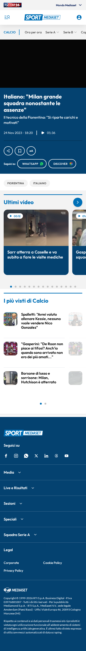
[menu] (7, 17)
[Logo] (43, 17)
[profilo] (79, 17)
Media (9, 472)
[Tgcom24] (13, 5)
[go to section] (77, 202)
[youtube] (66, 456)
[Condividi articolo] (8, 150)
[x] (36, 456)
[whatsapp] (26, 456)
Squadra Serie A (17, 534)
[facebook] (6, 456)
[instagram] (16, 456)
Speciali (10, 519)
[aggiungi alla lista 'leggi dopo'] (20, 150)
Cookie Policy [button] (52, 563)
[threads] (56, 456)
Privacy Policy (13, 570)
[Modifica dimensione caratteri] (31, 150)
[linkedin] (46, 456)
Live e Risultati (15, 488)
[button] (43, 17)
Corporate (11, 563)
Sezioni (9, 503)
